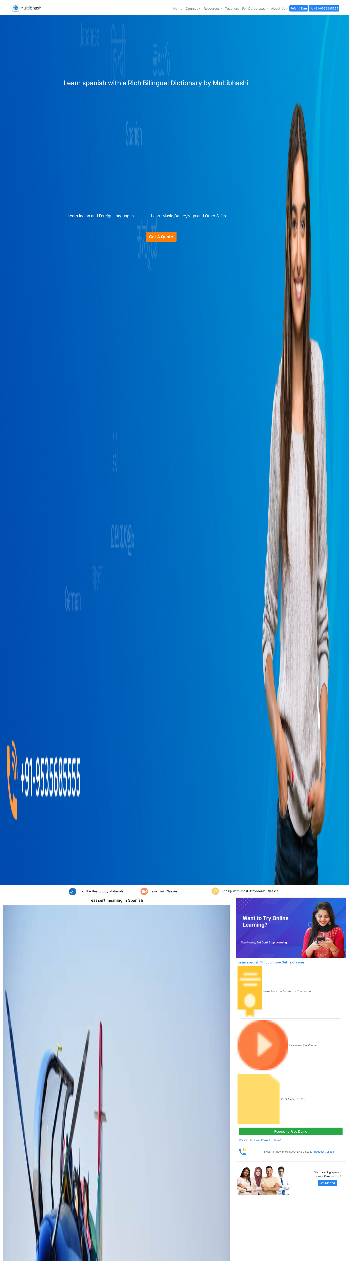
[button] (193, 8)
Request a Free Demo (290, 1131)
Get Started (327, 1182)
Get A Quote (161, 236)
